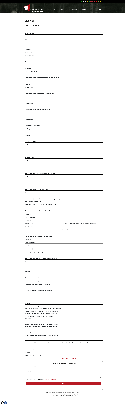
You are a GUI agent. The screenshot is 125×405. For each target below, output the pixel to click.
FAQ (91, 9)
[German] (87, 1)
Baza (53, 9)
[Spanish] (98, 1)
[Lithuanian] (92, 1)
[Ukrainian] (100, 1)
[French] (85, 1)
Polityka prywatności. (54, 395)
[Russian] (96, 1)
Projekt (83, 9)
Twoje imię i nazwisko (31, 366)
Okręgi (61, 9)
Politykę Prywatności (50, 379)
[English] (83, 1)
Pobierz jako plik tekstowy (69, 358)
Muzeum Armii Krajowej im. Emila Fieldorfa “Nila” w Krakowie (65, 392)
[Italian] (90, 1)
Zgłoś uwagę (29, 371)
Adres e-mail (66, 366)
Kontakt (99, 9)
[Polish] (94, 1)
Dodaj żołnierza (72, 9)
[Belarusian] (81, 1)
